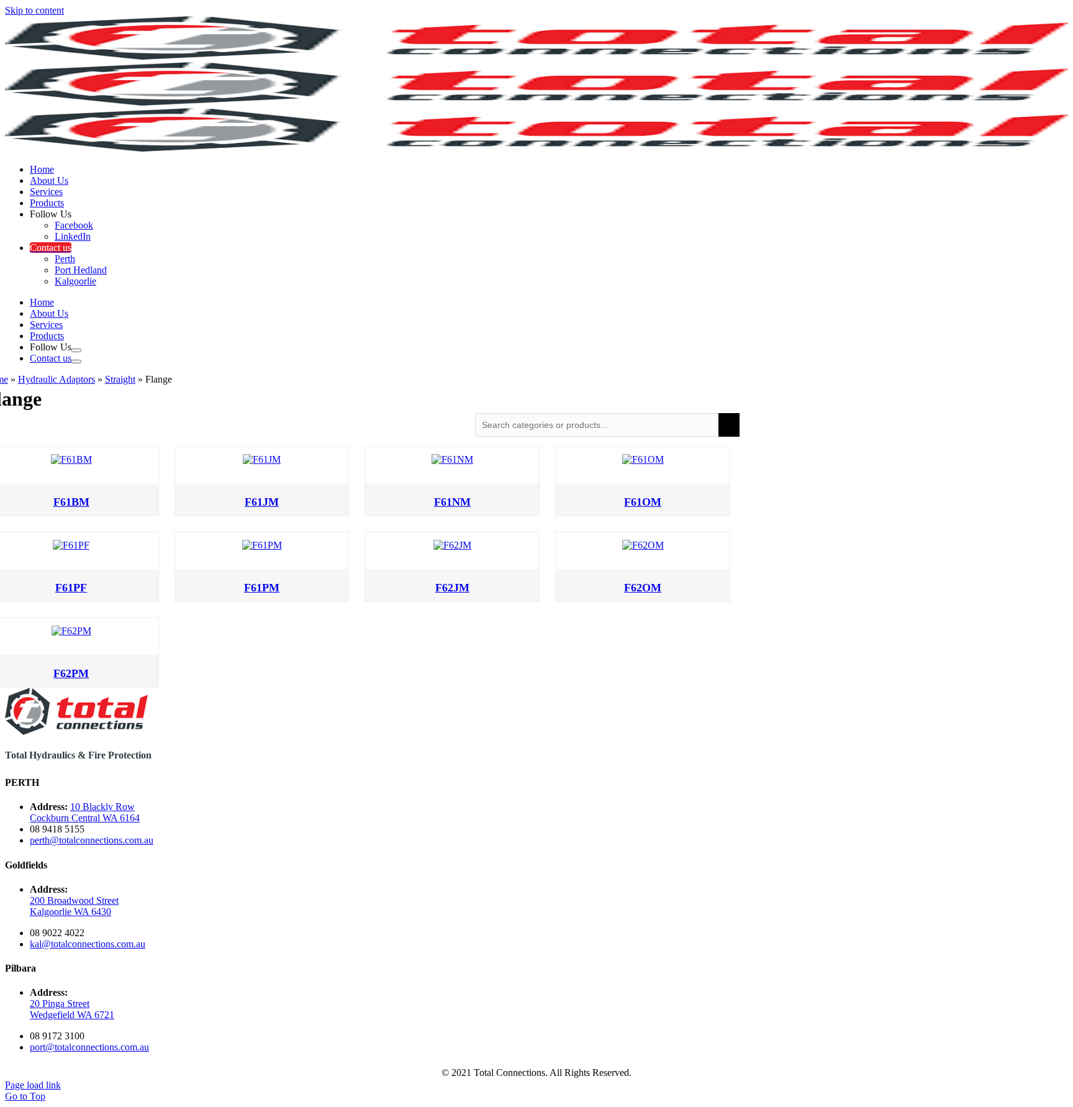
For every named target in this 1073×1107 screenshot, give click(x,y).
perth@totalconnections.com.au (91, 840)
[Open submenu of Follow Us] (76, 350)
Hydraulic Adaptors (56, 379)
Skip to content (34, 10)
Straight (120, 379)
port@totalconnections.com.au (89, 1047)
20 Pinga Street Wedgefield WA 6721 (72, 1009)
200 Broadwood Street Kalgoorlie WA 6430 (74, 906)
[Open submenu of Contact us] (76, 361)
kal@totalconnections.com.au (87, 944)
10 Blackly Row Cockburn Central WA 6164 (85, 812)
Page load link (33, 1085)
